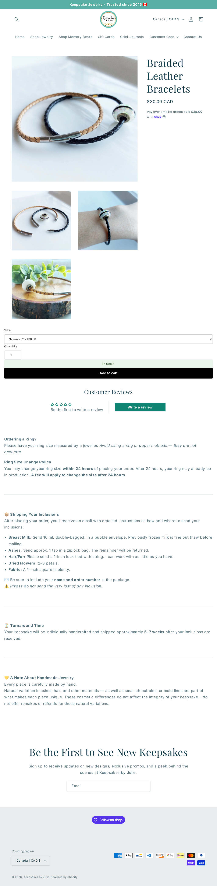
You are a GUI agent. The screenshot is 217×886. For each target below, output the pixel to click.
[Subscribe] (145, 786)
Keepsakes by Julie (37, 877)
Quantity (10, 346)
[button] (17, 19)
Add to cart (108, 373)
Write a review (140, 407)
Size (7, 330)
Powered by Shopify (64, 877)
